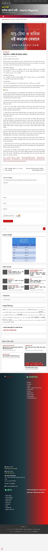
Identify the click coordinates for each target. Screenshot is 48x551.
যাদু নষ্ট (12, 160)
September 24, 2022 (6, 357)
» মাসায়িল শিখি (8, 507)
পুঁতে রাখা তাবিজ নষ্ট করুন (16, 158)
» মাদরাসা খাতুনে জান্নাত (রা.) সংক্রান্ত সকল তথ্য (12, 327)
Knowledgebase (28, 1)
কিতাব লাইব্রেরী (34, 1)
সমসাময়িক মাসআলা (40, 320)
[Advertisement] (24, 542)
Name (5, 197)
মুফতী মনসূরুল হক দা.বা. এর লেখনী (38, 364)
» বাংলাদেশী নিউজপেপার (31, 398)
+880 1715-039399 (10, 483)
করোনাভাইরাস (14, 312)
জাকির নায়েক (25, 315)
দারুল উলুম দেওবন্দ (16, 317)
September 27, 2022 (29, 350)
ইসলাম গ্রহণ (34, 309)
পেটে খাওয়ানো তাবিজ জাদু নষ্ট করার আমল (28, 158)
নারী (32, 317)
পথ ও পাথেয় (32, 363)
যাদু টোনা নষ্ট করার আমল (41, 158)
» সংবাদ (6, 506)
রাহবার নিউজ (16, 1)
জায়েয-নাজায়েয (32, 285)
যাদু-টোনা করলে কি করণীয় (28, 160)
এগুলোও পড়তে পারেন (8, 341)
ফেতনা (10, 320)
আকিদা (4, 309)
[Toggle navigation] (3, 16)
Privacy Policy (21, 1)
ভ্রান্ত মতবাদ (16, 320)
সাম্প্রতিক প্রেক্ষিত (37, 285)
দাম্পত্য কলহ (5, 317)
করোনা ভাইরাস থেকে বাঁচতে (21, 312)
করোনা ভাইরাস (9, 312)
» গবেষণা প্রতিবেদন (9, 497)
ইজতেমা (26, 309)
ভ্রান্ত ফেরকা (9, 285)
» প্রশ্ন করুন (28, 391)
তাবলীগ (40, 315)
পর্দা (40, 317)
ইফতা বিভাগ (10, 270)
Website (5, 209)
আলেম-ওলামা (10, 309)
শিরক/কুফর (16, 285)
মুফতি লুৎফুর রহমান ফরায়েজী (26, 320)
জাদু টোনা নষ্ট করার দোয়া (11, 157)
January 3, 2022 (28, 369)
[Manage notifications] (2, 549)
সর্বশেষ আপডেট (7, 267)
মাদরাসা (45, 1)
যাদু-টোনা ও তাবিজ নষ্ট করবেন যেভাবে (16, 281)
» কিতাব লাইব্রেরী (30, 396)
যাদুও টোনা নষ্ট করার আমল (7, 161)
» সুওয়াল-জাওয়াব (8, 499)
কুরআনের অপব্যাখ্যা (9, 315)
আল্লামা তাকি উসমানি (16, 309)
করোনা (42, 309)
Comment (6, 182)
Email (5, 203)
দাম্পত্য (44, 315)
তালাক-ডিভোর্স (32, 270)
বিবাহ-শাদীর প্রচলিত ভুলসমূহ (31, 367)
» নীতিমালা (28, 382)
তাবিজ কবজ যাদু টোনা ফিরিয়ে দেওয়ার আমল (28, 157)
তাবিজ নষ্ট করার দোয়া (6, 158)
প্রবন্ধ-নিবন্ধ (13, 285)
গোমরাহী (19, 315)
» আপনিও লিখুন (29, 389)
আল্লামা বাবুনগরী (22, 309)
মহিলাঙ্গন (31, 364)
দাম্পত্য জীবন (9, 317)
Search (44, 228)
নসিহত (24, 317)
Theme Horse (18, 531)
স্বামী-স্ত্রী (12, 322)
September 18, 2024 (34, 283)
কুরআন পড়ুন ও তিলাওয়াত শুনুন (10, 330)
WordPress (35, 531)
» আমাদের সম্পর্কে (30, 394)
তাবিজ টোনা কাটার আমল (41, 157)
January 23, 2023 (6, 350)
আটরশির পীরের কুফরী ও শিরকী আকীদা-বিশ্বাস (16, 287)
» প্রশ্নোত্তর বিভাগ (29, 393)
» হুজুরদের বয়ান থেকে (9, 509)
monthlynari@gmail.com (12, 486)
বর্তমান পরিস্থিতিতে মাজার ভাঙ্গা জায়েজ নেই (37, 287)
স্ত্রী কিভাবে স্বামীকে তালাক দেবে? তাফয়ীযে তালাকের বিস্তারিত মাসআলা (34, 169)
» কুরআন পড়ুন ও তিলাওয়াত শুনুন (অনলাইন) (35, 492)
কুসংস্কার (15, 315)
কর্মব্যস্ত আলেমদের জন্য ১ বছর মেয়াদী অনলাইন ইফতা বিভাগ (16, 272)
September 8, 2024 (33, 290)
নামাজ (26, 317)
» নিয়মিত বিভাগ (8, 495)
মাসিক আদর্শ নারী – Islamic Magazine (20, 10)
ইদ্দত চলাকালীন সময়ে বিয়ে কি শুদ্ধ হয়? (11, 356)
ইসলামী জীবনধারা (36, 270)
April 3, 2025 (10, 274)
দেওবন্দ (21, 317)
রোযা (35, 320)
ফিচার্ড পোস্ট (41, 270)
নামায (29, 317)
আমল (4, 52)
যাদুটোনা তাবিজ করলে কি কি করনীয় (20, 161)
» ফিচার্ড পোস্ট (8, 500)
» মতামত (28, 386)
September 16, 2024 (12, 290)
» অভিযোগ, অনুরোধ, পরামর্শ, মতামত (34, 388)
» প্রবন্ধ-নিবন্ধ (7, 504)
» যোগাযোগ (28, 384)
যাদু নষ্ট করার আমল (17, 160)
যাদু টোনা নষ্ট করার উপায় (7, 160)
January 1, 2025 (33, 277)
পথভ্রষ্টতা (36, 317)
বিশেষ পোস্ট (7, 52)
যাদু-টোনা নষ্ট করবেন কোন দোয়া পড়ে (39, 160)
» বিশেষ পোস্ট (8, 502)
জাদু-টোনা (18, 157)
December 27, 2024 (6, 56)
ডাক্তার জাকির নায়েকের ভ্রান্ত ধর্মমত (33, 315)
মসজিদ (19, 320)
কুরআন (41, 312)
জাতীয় (31, 279)
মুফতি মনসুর (32, 320)
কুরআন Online (40, 1)
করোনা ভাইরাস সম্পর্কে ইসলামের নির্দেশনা (32, 312)
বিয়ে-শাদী (12, 345)
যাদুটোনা (13, 161)
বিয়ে (13, 320)
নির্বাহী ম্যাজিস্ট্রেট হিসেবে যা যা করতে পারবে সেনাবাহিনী (13, 169)
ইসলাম (30, 309)
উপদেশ (39, 309)
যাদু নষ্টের (22, 160)
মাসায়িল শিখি (35, 271)
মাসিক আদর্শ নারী (14, 56)
